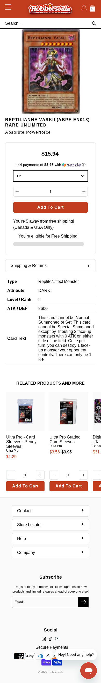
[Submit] (83, 602)
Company (26, 552)
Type (12, 281)
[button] (50, 164)
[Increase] (84, 192)
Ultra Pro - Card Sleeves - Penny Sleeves (21, 442)
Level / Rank (19, 299)
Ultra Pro (12, 450)
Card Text (16, 338)
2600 (43, 308)
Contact (24, 511)
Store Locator (29, 524)
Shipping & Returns (29, 265)
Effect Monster (66, 281)
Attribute (15, 290)
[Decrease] (17, 192)
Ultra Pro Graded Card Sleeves (65, 439)
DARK (44, 290)
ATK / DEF (17, 308)
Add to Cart (25, 486)
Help (21, 538)
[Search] (94, 23)
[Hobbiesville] (50, 9)
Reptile (45, 281)
